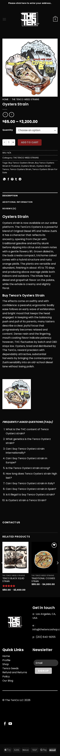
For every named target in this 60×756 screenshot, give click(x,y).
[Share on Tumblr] (16, 179)
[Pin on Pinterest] (12, 179)
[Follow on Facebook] (5, 724)
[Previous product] (11, 114)
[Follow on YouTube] (10, 724)
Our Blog (7, 680)
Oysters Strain (28, 166)
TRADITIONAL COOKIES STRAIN (43, 580)
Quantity (7, 130)
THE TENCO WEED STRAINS (25, 99)
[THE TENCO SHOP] (30, 19)
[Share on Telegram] (20, 179)
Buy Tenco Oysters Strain (21, 162)
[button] (4, 19)
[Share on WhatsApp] (4, 179)
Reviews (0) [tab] (9, 208)
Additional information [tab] (17, 202)
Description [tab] (10, 195)
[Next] (57, 569)
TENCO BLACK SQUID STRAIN (13, 580)
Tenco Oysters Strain (20, 169)
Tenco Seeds (10, 668)
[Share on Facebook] (8, 179)
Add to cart (30, 142)
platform (8, 227)
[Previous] (2, 569)
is (22, 223)
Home (5, 99)
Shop (5, 664)
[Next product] (5, 114)
